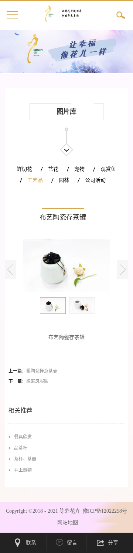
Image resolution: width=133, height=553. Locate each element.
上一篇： (32, 371)
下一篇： (28, 381)
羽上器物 (23, 470)
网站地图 (66, 522)
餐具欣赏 (23, 437)
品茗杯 (20, 448)
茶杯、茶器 (25, 459)
